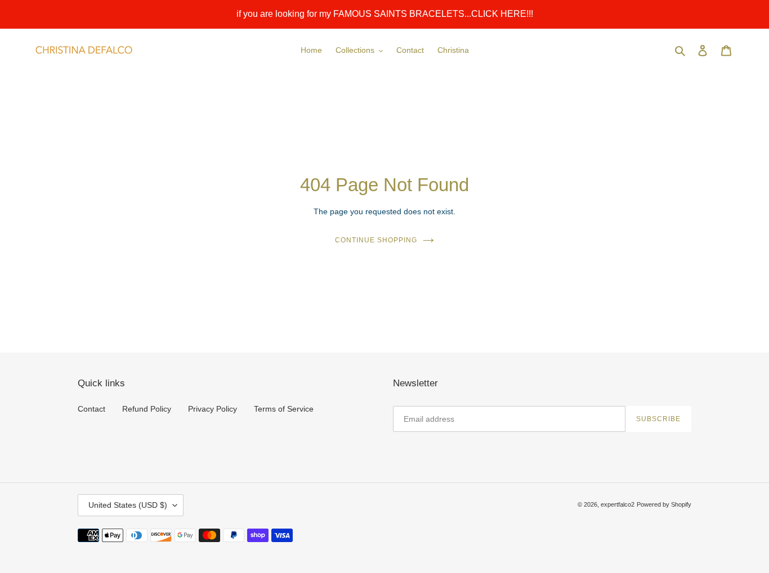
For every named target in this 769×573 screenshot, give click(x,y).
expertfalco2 (617, 504)
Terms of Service (284, 408)
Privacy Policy (212, 408)
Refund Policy (146, 408)
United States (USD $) (127, 504)
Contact (91, 408)
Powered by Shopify (664, 504)
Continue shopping (376, 240)
